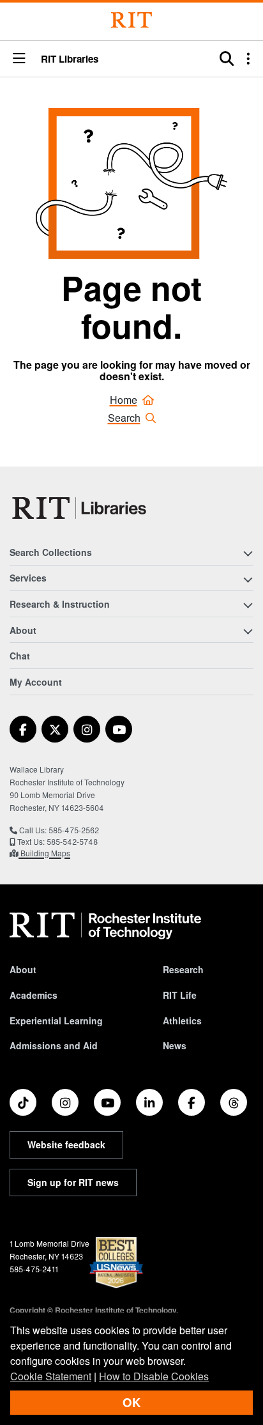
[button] (19, 59)
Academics (33, 995)
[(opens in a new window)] (23, 729)
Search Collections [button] (51, 552)
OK (131, 1402)
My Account (36, 681)
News (174, 1045)
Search (124, 417)
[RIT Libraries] (80, 508)
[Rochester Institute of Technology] (131, 20)
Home (123, 399)
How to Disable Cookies (154, 1376)
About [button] (23, 630)
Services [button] (28, 577)
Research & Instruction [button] (60, 603)
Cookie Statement (50, 1376)
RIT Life (180, 995)
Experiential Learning (56, 1020)
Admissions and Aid (54, 1045)
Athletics (182, 1020)
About (23, 969)
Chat (20, 655)
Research (183, 969)
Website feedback (66, 1144)
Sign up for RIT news (73, 1182)
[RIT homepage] (105, 926)
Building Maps (44, 852)
